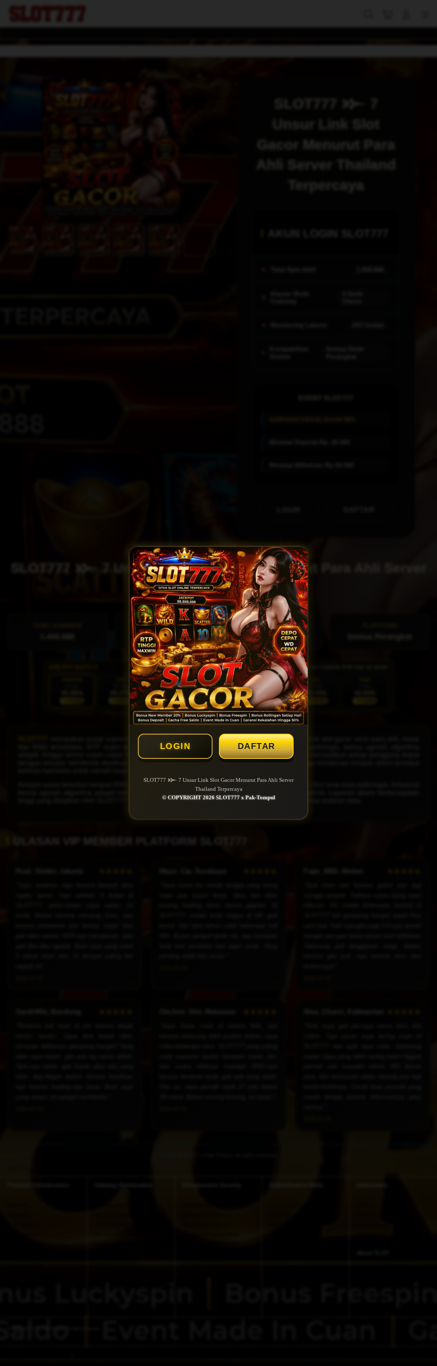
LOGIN (175, 746)
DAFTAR (256, 746)
